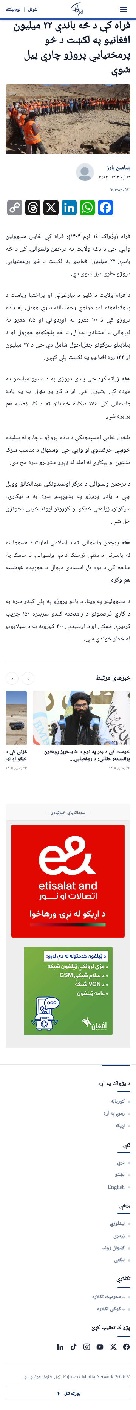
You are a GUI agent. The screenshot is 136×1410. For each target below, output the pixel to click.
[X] (113, 1347)
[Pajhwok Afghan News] (77, 9)
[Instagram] (87, 1347)
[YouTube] (100, 1347)
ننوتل (33, 9)
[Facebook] (126, 1347)
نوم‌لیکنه (13, 9)
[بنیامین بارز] (85, 172)
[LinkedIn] (60, 1347)
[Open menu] (123, 9)
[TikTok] (73, 1347)
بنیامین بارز (118, 168)
